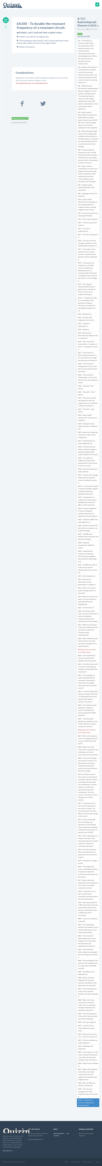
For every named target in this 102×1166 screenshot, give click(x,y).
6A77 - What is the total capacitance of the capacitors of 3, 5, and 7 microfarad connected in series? (88, 884)
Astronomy (81, 29)
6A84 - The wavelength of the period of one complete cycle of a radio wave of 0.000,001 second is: (88, 964)
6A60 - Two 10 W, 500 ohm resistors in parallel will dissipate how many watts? (87, 658)
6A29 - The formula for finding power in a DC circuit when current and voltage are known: (88, 379)
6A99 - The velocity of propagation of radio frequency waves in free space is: (88, 1093)
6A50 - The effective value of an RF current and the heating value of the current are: (87, 568)
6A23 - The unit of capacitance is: (84, 325)
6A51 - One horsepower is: (86, 576)
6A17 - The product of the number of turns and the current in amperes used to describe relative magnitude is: (87, 254)
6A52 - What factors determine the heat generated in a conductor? (87, 581)
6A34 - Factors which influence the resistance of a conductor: (87, 417)
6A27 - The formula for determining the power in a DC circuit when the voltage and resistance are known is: (87, 356)
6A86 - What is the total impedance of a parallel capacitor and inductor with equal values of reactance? (87, 981)
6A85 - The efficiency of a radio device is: (86, 973)
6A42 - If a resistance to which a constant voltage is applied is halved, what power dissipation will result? (88, 490)
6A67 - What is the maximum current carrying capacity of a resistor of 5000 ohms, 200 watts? (88, 740)
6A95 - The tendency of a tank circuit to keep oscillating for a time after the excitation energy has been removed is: (88, 1056)
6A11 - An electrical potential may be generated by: (88, 214)
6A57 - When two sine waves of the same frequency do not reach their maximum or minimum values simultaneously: (88, 630)
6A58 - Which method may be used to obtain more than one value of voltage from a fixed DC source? (88, 642)
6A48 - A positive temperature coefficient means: (86, 545)
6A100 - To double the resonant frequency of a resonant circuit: (86, 1102)
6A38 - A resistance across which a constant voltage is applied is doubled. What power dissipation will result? (88, 450)
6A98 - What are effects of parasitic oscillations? (86, 1084)
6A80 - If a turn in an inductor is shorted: (88, 920)
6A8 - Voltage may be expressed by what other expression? (86, 187)
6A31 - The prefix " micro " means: (87, 393)
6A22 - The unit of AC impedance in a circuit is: (86, 319)
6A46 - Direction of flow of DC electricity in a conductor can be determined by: (88, 528)
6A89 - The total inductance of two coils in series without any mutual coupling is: (88, 1016)
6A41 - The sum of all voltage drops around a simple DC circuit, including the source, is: (88, 479)
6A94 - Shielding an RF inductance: (85, 1047)
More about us (7, 1151)
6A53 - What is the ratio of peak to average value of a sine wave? (87, 590)
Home (66, 1162)
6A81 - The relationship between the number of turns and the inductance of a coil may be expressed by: (88, 928)
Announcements (58, 1133)
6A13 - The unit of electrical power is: (87, 224)
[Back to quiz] (79, 18)
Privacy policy (75, 1162)
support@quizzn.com (36, 1139)
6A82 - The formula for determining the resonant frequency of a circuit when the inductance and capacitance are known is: (87, 941)
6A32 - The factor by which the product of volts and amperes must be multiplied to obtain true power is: (87, 402)
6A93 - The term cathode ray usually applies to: (87, 1041)
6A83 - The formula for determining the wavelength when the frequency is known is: (88, 953)
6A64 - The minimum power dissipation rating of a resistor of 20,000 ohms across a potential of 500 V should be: (87, 710)
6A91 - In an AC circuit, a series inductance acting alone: (86, 1028)
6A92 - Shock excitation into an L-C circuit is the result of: (87, 1035)
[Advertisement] (48, 61)
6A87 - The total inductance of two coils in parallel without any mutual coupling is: (88, 992)
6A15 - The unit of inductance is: (88, 236)
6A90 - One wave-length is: (87, 1022)
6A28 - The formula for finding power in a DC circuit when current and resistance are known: (87, 367)
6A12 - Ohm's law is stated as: (88, 219)
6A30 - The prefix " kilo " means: (86, 387)
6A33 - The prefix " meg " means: (86, 410)
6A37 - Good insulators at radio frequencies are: (86, 442)
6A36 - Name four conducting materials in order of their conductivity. (88, 434)
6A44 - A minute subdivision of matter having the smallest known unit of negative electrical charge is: (87, 512)
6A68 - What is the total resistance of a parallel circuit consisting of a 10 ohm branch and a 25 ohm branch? (88, 751)
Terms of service (88, 1162)
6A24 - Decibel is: (83, 329)
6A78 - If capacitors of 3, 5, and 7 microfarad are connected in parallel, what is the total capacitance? (88, 895)
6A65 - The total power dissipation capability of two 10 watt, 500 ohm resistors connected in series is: (87, 722)
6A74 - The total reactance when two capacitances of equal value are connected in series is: (87, 853)
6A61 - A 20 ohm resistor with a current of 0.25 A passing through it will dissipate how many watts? (88, 668)
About (97, 1162)
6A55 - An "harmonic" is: (86, 608)
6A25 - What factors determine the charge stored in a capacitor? (88, 335)
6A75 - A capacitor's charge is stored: (88, 862)
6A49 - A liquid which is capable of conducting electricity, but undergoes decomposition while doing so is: (87, 556)
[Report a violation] (6, 27)
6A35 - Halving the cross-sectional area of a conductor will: (88, 426)
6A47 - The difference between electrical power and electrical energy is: (88, 536)
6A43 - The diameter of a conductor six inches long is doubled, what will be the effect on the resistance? (87, 501)
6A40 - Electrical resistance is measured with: (88, 470)
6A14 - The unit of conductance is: (84, 230)
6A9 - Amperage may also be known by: (87, 194)
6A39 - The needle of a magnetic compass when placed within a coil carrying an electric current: (87, 462)
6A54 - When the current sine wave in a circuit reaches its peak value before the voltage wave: (88, 600)
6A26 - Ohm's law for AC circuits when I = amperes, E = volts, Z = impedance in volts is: (88, 345)
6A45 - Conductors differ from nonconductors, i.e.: (88, 520)
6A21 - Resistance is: (85, 314)
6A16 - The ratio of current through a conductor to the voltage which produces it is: (87, 243)
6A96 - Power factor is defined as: (88, 1064)
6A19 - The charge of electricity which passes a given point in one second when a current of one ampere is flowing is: (86, 289)
